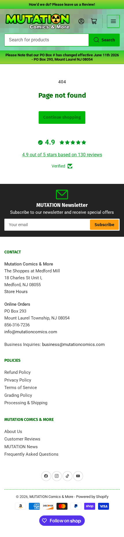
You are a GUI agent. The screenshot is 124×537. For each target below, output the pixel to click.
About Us (13, 431)
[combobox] (62, 40)
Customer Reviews (22, 439)
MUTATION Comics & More (51, 496)
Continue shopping (62, 117)
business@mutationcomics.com (73, 344)
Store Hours (16, 291)
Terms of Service (20, 387)
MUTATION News (21, 446)
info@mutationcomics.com (30, 331)
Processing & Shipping (25, 402)
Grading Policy (18, 395)
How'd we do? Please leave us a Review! (62, 4)
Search (108, 40)
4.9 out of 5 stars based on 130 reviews (62, 154)
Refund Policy (17, 372)
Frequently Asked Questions (31, 454)
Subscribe (104, 224)
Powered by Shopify (92, 496)
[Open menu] (113, 21)
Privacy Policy (17, 380)
